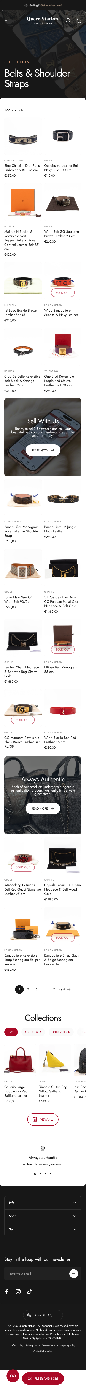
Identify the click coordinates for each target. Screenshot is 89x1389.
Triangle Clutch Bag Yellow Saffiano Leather (53, 1091)
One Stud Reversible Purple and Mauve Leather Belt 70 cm (59, 381)
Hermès (9, 226)
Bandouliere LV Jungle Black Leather (60, 529)
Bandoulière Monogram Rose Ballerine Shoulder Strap (21, 531)
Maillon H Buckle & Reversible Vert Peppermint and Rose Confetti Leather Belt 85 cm (21, 240)
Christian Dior (14, 160)
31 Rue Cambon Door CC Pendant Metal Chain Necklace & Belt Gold (62, 601)
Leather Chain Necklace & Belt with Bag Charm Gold (21, 671)
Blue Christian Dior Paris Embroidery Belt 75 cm (22, 167)
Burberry (10, 305)
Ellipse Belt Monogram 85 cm (60, 669)
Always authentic (43, 1157)
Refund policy (17, 1345)
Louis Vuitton (53, 305)
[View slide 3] (45, 1173)
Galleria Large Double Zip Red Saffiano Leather (16, 1091)
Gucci (48, 160)
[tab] (11, 1032)
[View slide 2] (40, 1173)
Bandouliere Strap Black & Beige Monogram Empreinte (61, 960)
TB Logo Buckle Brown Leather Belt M (20, 312)
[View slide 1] (35, 1173)
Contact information (42, 1351)
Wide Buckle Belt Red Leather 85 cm (60, 739)
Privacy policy (33, 1345)
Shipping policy (67, 1345)
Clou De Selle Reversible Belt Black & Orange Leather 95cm (22, 381)
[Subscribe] (73, 1273)
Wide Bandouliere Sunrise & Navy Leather (61, 312)
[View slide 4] (50, 1173)
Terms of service (50, 1345)
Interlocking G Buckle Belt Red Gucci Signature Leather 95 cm (22, 889)
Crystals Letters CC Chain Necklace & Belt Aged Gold (62, 889)
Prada (8, 1081)
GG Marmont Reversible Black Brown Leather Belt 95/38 (22, 742)
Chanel (49, 592)
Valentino (51, 371)
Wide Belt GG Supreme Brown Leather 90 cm (61, 233)
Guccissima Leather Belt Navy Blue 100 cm (61, 167)
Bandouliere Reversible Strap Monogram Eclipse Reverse (22, 960)
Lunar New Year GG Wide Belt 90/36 (18, 599)
